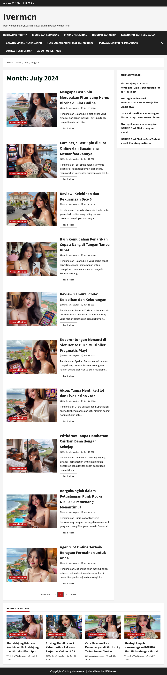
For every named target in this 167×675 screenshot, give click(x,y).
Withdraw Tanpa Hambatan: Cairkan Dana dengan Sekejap (32, 456)
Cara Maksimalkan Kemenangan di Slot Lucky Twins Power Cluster (102, 647)
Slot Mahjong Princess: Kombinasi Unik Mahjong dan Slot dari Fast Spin (140, 87)
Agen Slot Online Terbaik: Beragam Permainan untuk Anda (32, 565)
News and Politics (18, 122)
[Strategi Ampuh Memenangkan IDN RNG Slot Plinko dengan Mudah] (142, 627)
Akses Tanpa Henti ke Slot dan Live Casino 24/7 (32, 405)
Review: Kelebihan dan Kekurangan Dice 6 (32, 209)
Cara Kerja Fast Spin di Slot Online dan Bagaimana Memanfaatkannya (32, 161)
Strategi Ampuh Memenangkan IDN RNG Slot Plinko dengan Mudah (139, 128)
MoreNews (94, 671)
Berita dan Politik (15, 34)
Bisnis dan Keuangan (45, 34)
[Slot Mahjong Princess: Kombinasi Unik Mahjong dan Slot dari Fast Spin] (25, 627)
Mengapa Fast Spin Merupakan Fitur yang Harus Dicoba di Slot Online (32, 110)
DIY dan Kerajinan (75, 34)
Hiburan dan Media (104, 34)
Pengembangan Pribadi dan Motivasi (70, 42)
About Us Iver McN (49, 50)
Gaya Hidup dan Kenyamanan (24, 42)
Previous (45, 594)
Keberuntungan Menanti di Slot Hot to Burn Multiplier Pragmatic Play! (32, 357)
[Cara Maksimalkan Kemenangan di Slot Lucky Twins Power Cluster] (103, 627)
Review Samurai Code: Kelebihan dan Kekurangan (32, 309)
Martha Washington (70, 108)
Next (73, 594)
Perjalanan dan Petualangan (118, 42)
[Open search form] (162, 43)
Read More (69, 129)
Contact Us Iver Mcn (19, 50)
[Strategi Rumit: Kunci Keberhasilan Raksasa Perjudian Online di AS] (64, 627)
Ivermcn (20, 16)
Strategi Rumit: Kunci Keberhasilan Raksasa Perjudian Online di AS (140, 102)
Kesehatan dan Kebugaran (138, 34)
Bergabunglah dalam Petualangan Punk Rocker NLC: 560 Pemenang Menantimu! (32, 511)
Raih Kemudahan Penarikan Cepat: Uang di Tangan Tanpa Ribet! (32, 259)
